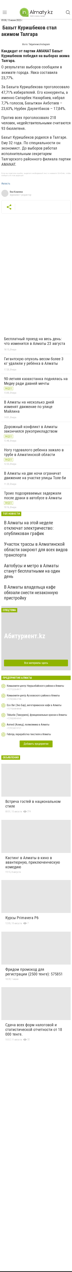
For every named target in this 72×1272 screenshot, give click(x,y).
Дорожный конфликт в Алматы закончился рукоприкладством (30, 429)
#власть (5, 183)
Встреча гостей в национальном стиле (33, 804)
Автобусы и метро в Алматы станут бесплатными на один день (32, 571)
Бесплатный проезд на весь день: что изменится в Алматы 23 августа (34, 341)
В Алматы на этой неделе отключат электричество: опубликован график (29, 528)
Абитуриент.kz (24, 636)
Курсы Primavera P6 (22, 917)
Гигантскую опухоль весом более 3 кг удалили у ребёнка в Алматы (33, 361)
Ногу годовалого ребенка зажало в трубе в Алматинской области (34, 452)
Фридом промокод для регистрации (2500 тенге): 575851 (34, 971)
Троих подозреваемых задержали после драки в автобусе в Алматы (33, 495)
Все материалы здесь (36, 662)
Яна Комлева (16, 191)
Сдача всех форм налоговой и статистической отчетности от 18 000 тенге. (33, 1029)
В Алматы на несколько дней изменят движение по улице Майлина (29, 407)
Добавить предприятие (36, 743)
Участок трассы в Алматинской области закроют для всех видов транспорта (36, 549)
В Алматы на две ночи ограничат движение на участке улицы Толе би (35, 475)
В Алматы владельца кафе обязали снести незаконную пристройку (31, 592)
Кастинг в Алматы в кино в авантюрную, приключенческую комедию (32, 862)
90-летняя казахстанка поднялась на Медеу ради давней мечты (36, 381)
